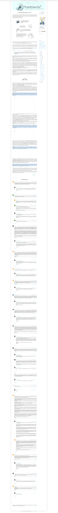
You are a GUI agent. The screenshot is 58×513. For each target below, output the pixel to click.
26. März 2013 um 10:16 (34, 251)
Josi (14, 473)
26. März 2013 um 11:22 (34, 309)
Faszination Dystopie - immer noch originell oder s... (42, 78)
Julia (15, 309)
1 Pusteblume (40, 41)
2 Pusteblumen (44, 41)
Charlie (15, 395)
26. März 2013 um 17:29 (33, 301)
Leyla (15, 325)
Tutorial (45, 48)
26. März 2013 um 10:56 (34, 280)
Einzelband (40, 45)
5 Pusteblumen (42, 43)
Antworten (35, 184)
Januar (41, 81)
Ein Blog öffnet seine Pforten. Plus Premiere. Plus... (42, 67)
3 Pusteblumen (41, 42)
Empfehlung (44, 45)
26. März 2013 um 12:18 (33, 220)
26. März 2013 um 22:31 (34, 385)
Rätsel (39, 48)
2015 (40, 53)
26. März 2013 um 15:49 (34, 325)
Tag (42, 48)
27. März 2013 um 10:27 (34, 454)
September (41, 58)
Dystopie (44, 44)
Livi (14, 385)
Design (42, 44)
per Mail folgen (14, 43)
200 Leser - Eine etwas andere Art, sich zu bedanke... (42, 65)
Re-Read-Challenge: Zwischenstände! (42, 74)
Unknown (15, 181)
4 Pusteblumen (42, 42)
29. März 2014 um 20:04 (34, 473)
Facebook (35, 42)
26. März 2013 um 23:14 (33, 379)
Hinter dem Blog (34, 0)
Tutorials (29, 0)
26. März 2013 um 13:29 (33, 287)
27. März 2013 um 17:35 (33, 367)
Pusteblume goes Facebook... (41, 73)
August (41, 59)
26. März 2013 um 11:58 (33, 187)
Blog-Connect (32, 42)
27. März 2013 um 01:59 (33, 421)
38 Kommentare (26, 13)
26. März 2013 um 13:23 (33, 273)
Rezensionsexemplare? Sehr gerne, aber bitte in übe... (42, 76)
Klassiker (45, 46)
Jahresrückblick (40, 46)
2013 (40, 55)
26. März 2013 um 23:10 (33, 354)
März (40, 63)
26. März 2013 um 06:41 (34, 181)
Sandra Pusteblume (18, 187)
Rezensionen (25, 0)
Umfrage (40, 49)
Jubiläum (43, 46)
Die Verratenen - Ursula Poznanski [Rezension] (42, 79)
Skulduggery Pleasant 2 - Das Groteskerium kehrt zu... (42, 68)
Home (22, 0)
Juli (40, 60)
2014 (40, 54)
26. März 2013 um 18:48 (33, 316)
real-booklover (17, 205)
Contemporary (40, 44)
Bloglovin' (29, 42)
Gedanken (42, 12)
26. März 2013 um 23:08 (33, 336)
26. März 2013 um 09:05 (33, 205)
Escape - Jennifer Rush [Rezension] (42, 71)
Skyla (15, 251)
